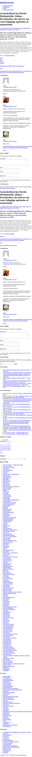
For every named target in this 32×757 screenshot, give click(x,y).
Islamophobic (6, 543)
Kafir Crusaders (6, 554)
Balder (4, 105)
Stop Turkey (6, 621)
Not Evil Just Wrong (8, 583)
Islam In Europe (6, 539)
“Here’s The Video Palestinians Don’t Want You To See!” (16, 370)
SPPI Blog (5, 619)
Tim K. (4, 721)
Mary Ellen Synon (7, 563)
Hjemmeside (3, 175)
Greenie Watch (6, 525)
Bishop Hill (5, 482)
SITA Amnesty (6, 615)
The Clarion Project (7, 629)
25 (2, 449)
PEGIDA (5, 700)
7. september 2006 (4, 28)
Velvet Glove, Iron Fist (8, 658)
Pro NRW (5, 707)
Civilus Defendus (7, 496)
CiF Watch (5, 493)
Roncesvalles (6, 714)
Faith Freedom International (9, 517)
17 (0, 448)
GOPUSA (5, 523)
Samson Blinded (7, 612)
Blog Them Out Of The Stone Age (11, 486)
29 (8, 449)
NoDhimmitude (6, 581)
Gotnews (5, 524)
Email (1, 171)
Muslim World (3, 29)
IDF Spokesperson (7, 533)
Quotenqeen (6, 710)
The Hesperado (6, 636)
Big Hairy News (7, 481)
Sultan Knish (6, 623)
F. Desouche (6, 737)
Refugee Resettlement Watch (10, 606)
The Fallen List (6, 632)
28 (7, 449)
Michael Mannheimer (8, 698)
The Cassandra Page (8, 628)
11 (2, 446)
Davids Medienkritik (9, 55)
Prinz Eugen (6, 704)
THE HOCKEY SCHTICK (9, 638)
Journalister (15, 28)
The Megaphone (7, 639)
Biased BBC (6, 479)
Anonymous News (7, 679)
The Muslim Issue (7, 642)
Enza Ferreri (6, 736)
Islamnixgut (5, 691)
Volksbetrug (6, 723)
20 (5, 448)
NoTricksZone (6, 585)
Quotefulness (6, 602)
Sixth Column (6, 616)
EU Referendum (7, 514)
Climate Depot (6, 497)
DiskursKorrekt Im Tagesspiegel (10, 688)
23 (9, 448)
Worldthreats (6, 667)
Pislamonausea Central (8, 588)
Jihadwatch (5, 547)
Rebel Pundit (6, 604)
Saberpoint (5, 611)
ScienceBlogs (6, 613)
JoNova (5, 548)
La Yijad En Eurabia (8, 743)
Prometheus (5, 708)
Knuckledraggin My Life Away (10, 556)
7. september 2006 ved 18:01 (10, 87)
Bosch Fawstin (6, 489)
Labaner (20, 28)
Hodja (4, 140)
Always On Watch (7, 466)
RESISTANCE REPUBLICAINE (11, 747)
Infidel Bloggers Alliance (9, 535)
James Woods (6, 546)
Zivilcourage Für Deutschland (10, 725)
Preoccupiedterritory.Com (9, 597)
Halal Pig (5, 527)
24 (0, 449)
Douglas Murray (7, 510)
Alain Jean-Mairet (7, 735)
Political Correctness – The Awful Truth (12, 592)
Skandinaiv (5, 752)
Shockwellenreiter (7, 715)
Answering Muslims (8, 470)
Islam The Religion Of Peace (10, 540)
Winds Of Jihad (6, 665)
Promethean (6, 600)
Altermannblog (6, 677)
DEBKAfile (6, 506)
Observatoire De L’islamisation (10, 745)
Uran (14, 29)
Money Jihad (6, 571)
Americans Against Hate (8, 467)
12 (3, 446)
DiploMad (5, 508)
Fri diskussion (6, 7)
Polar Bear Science (7, 590)
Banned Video (6, 475)
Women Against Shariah (8, 666)
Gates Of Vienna (7, 521)
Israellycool (5, 544)
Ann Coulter (6, 468)
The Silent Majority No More (10, 650)
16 (9, 446)
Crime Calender (6, 684)
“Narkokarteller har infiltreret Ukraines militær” (14, 378)
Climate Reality (6, 498)
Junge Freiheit (6, 693)
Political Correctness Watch (9, 593)
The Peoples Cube (7, 646)
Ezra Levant (6, 516)
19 (3, 448)
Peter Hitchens (6, 586)
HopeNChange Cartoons (9, 531)
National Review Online (8, 574)
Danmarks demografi (8, 5)
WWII (16, 29)
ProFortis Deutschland (8, 706)
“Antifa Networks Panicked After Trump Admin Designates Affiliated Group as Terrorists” (17, 381)
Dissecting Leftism (7, 509)
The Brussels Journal (8, 627)
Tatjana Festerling (7, 719)
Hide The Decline (7, 528)
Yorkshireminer (6, 669)
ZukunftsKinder (6, 726)
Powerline (5, 596)
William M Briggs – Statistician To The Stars (13, 663)
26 (3, 449)
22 (8, 448)
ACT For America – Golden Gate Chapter (13, 464)
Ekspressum (6, 513)
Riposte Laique (6, 748)
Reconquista (6, 605)
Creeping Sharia (7, 501)
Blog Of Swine (6, 485)
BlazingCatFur (6, 483)
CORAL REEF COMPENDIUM (11, 500)
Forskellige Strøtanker (8, 519)
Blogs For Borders (7, 487)
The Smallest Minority (8, 651)
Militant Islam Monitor (8, 569)
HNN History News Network (10, 529)
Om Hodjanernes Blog (8, 9)
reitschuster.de (6, 712)
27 (5, 449)
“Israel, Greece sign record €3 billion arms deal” (14, 386)
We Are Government (8, 662)
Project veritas (6, 598)
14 (7, 446)
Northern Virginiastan (8, 582)
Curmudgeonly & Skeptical (9, 502)
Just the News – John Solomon (10, 552)
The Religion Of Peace (8, 647)
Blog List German (7, 683)
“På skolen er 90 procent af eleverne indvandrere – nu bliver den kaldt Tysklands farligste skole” (17, 384)
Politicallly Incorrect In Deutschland (11, 703)
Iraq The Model (6, 537)
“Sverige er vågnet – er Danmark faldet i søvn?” (20, 428)
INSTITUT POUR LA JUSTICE (11, 741)
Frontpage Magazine (8, 520)
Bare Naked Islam (7, 477)
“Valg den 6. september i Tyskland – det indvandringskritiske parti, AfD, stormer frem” (17, 396)
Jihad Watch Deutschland (9, 692)
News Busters (6, 577)
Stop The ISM (6, 620)
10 (0, 446)
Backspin (5, 473)
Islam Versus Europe (8, 542)
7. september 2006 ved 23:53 (10, 106)
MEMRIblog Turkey (8, 566)
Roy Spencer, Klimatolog (9, 609)
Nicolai (10, 28)
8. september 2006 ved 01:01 (10, 141)
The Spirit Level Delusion (9, 652)
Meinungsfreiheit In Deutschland (10, 696)
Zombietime (6, 670)
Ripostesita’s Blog (7, 749)
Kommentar (3, 158)
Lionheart (5, 562)
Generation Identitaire (8, 740)
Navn (1, 167)
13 (5, 446)
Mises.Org (5, 570)
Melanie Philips (6, 565)
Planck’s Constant (7, 589)
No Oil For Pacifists (7, 578)
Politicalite (5, 594)
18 (2, 448)
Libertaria (5, 695)
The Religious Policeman (9, 648)
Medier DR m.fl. (27, 28)
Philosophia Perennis (8, 702)
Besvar (4, 96)
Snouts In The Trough (8, 617)
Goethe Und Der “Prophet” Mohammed (12, 689)
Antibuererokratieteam (8, 680)
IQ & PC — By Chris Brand (9, 536)
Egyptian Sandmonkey (8, 512)
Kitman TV (5, 555)
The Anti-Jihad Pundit (8, 625)
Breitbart (5, 490)
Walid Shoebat (6, 659)
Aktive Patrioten (7, 676)
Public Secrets (6, 601)
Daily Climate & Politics (8, 504)
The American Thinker (8, 624)
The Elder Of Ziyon (7, 631)
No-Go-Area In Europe (8, 699)
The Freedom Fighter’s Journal (10, 634)
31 (0, 451)
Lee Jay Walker (6, 558)
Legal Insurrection (7, 559)
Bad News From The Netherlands (11, 474)
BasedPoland (6, 478)
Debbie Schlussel (7, 505)
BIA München (6, 681)
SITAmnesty (6, 751)
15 (8, 446)
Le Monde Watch (7, 744)
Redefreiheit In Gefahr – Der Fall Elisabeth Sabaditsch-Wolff (17, 711)
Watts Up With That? (8, 661)
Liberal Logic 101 (7, 560)
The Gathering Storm (8, 635)
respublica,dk (6, 739)
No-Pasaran (5, 579)
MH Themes (23, 755)
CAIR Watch (6, 491)
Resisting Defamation (8, 608)
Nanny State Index (7, 573)
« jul (1, 453)
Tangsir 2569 (6, 718)
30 (9, 449)
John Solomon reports (8, 550)
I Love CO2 (6, 532)
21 (7, 448)
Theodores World (7, 654)
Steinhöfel (5, 716)
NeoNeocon (6, 575)
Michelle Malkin (7, 567)
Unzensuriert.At (6, 722)
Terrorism (9, 29)
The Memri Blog (7, 640)
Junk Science (6, 551)
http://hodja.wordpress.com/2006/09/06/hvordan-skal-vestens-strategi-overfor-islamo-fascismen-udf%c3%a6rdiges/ (17, 147)
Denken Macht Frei (7, 687)
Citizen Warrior (6, 494)
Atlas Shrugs (6, 471)
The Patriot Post (6, 644)
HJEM (4, 8)
